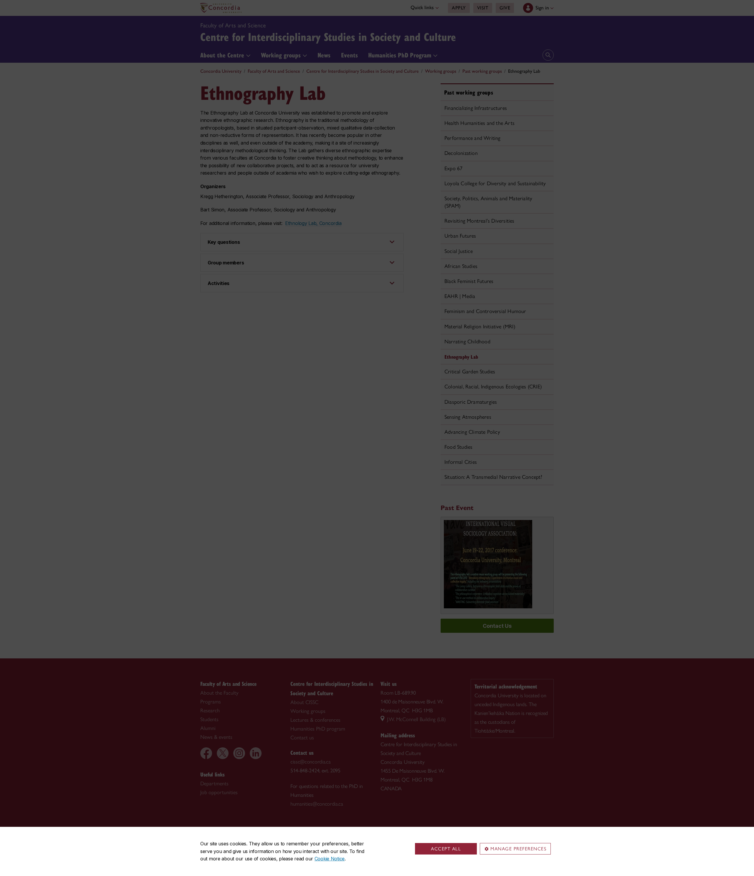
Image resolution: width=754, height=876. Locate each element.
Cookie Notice (330, 859)
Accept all (446, 849)
